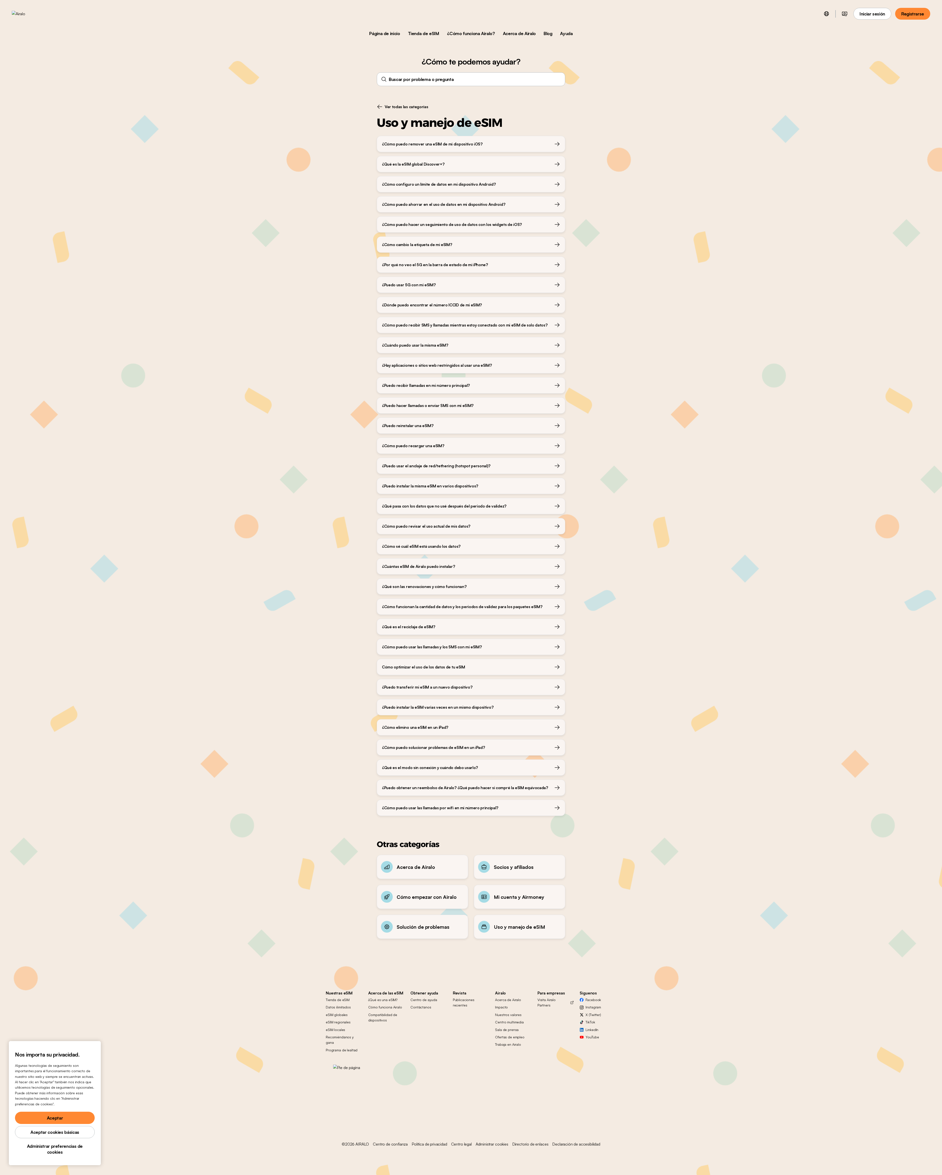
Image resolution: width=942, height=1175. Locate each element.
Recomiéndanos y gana (340, 1039)
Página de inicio (384, 33)
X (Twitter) (593, 1015)
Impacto (501, 1007)
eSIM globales (337, 1015)
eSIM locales (335, 1030)
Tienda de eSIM (423, 33)
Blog (548, 33)
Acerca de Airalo (519, 33)
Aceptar (55, 1118)
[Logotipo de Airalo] (26, 14)
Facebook (593, 1000)
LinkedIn (592, 1030)
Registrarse (912, 13)
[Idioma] (826, 14)
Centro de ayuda (423, 1000)
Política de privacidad (429, 1144)
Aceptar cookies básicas (54, 1132)
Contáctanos (420, 1007)
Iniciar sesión (872, 13)
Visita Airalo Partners (546, 1002)
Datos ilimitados (338, 1007)
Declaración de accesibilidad (576, 1144)
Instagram (593, 1007)
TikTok (590, 1022)
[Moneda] (845, 14)
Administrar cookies (492, 1144)
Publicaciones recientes (463, 1002)
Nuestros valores (508, 1015)
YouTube (592, 1037)
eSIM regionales (338, 1022)
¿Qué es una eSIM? (383, 1000)
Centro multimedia (509, 1022)
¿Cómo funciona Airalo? (471, 33)
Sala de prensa (507, 1030)
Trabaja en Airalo (508, 1044)
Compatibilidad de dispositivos (382, 1017)
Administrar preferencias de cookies (55, 1149)
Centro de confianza (390, 1144)
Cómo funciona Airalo (385, 1007)
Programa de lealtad (341, 1050)
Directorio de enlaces (530, 1144)
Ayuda (566, 33)
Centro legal (461, 1144)
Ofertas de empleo (509, 1037)
